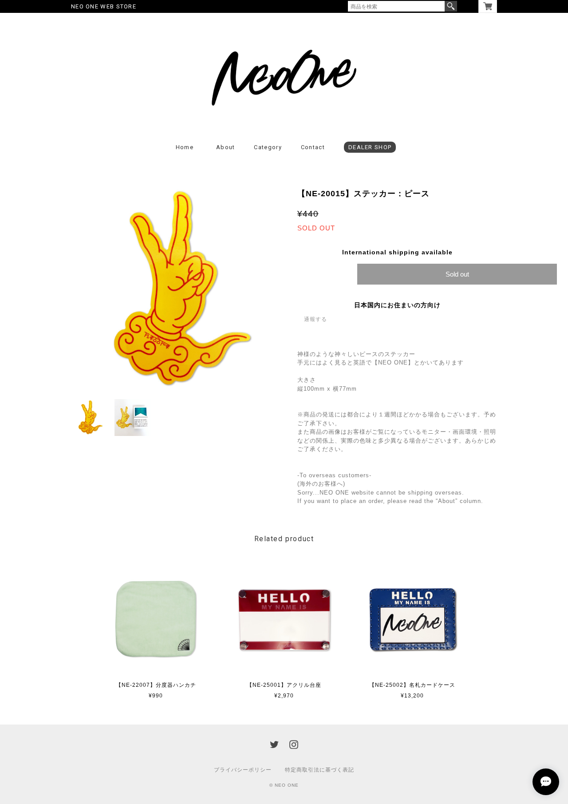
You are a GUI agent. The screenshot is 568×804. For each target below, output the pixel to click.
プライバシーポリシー (243, 770)
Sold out (457, 274)
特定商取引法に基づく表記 (319, 770)
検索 (451, 6)
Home (184, 147)
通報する (315, 319)
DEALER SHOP (369, 147)
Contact (313, 147)
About (225, 147)
